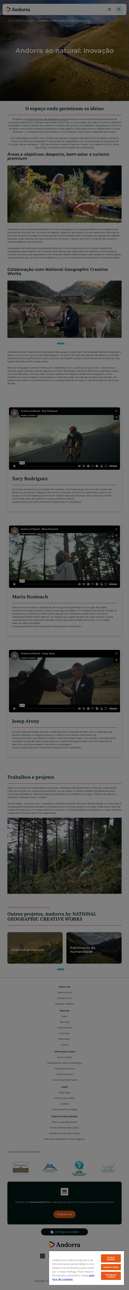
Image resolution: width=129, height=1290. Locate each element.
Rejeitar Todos (111, 1267)
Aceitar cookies (111, 1258)
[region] (86, 1268)
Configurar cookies (110, 1275)
